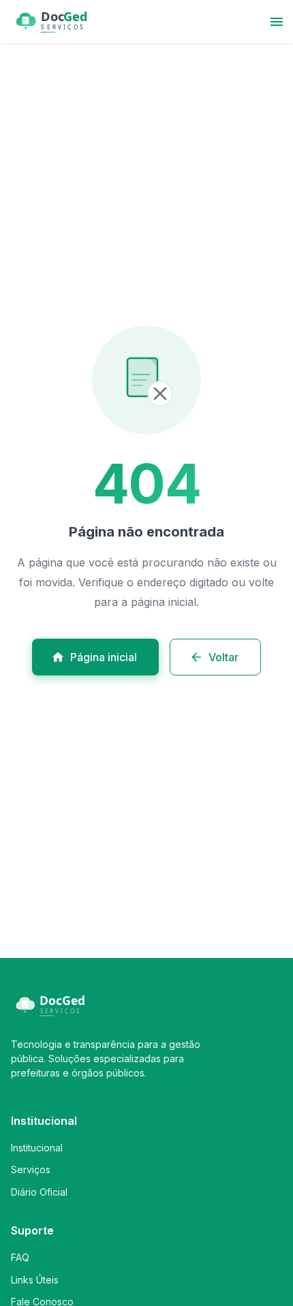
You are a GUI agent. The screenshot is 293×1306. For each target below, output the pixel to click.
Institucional (37, 1147)
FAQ (20, 1257)
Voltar (223, 657)
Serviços (30, 1169)
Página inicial (103, 657)
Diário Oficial (39, 1192)
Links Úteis (35, 1280)
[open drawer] (276, 21)
